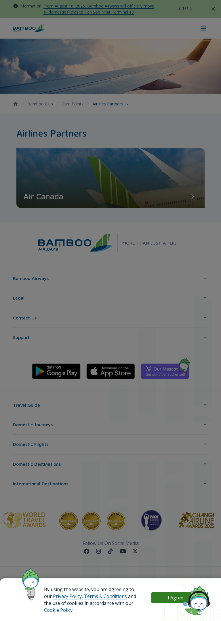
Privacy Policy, (68, 596)
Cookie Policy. (58, 610)
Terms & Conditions (105, 596)
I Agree (175, 598)
